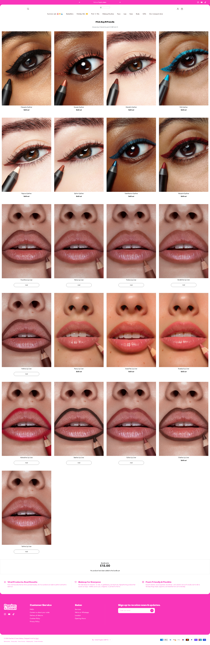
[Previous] (79, 2)
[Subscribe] (152, 610)
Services (78, 609)
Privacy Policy (34, 621)
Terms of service (21, 641)
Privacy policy (14, 641)
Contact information (38, 641)
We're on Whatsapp (82, 612)
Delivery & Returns (36, 615)
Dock (37, 638)
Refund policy (7, 641)
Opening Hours (80, 618)
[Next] (120, 2)
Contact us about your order (40, 612)
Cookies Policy (35, 618)
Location (78, 615)
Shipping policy (29, 641)
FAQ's (32, 609)
